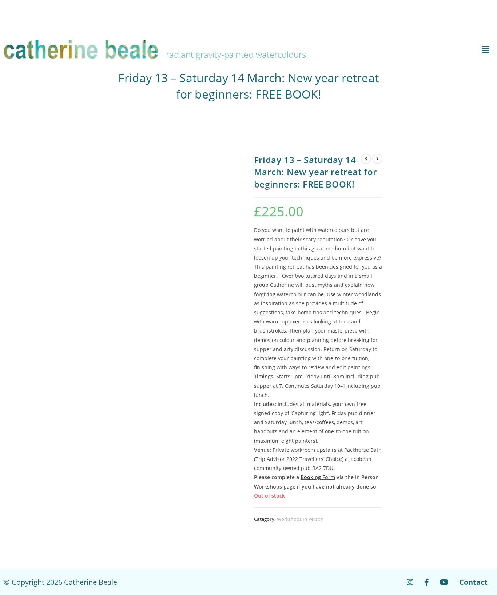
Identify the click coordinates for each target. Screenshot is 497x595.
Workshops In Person (300, 519)
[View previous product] (366, 159)
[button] (412, 49)
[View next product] (377, 159)
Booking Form (318, 477)
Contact (473, 582)
